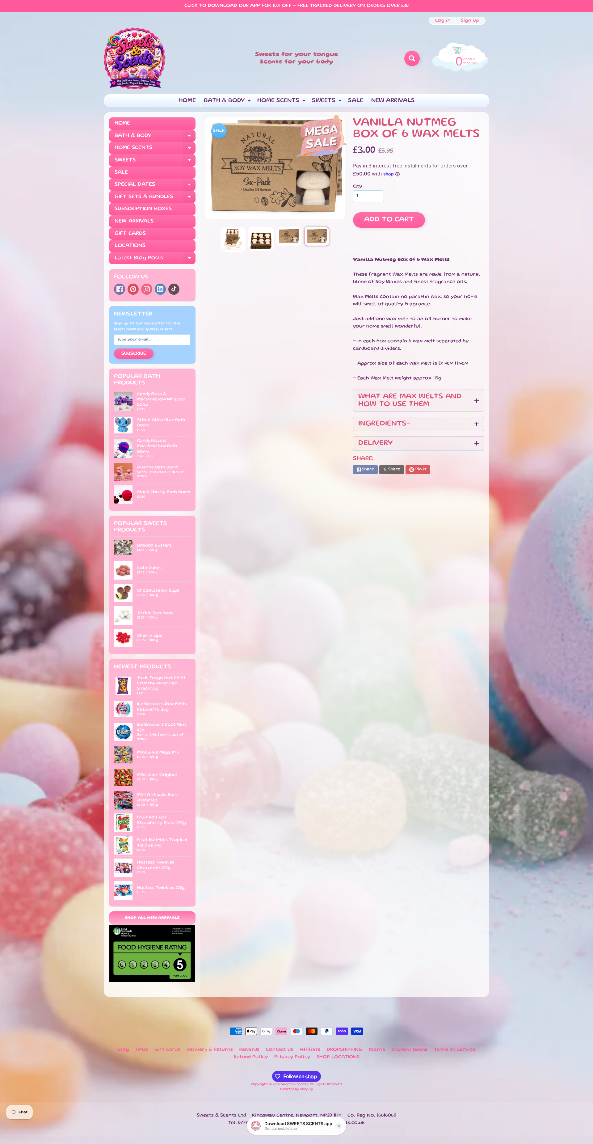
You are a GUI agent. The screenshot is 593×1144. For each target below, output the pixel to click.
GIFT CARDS (130, 233)
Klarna (377, 1050)
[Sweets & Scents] (135, 58)
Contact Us (279, 1050)
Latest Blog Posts (155, 259)
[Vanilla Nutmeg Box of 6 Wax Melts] (233, 239)
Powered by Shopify (296, 1089)
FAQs (142, 1050)
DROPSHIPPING (344, 1050)
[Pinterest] (133, 289)
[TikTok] (173, 289)
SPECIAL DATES (155, 186)
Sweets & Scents (294, 1084)
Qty (357, 186)
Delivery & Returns (210, 1050)
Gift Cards (167, 1050)
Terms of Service (454, 1050)
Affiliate (310, 1050)
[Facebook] (119, 289)
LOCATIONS (130, 245)
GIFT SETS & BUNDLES (155, 198)
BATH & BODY (228, 102)
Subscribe (133, 354)
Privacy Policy (292, 1057)
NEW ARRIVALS (393, 100)
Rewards (249, 1050)
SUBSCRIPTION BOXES (143, 208)
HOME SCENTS (282, 102)
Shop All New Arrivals (152, 918)
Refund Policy (251, 1057)
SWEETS (327, 102)
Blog (123, 1050)
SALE (355, 100)
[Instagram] (146, 289)
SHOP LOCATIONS (338, 1057)
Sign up (470, 21)
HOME (187, 100)
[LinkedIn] (160, 289)
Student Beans (409, 1050)
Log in (443, 21)
